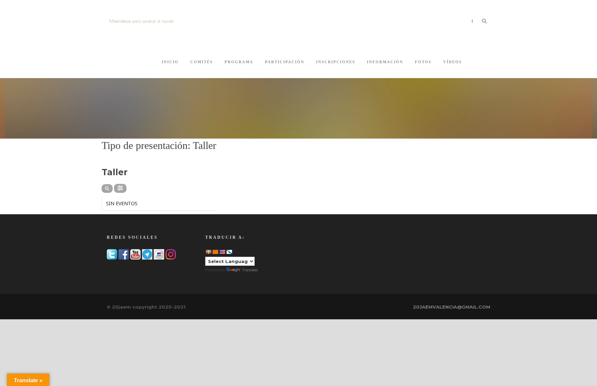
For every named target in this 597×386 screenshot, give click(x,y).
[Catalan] (215, 252)
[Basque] (208, 252)
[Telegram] (147, 253)
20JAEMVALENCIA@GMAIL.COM (451, 307)
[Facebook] (124, 253)
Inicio (170, 62)
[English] (222, 252)
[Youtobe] (135, 253)
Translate (250, 270)
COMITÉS (201, 62)
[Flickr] (159, 253)
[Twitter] (112, 253)
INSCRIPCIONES (335, 62)
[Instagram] (170, 253)
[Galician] (229, 252)
